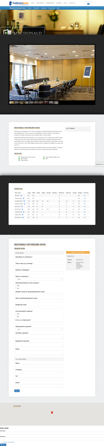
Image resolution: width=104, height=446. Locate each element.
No (18, 288)
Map (58, 8)
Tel (17, 376)
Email (18, 383)
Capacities (43, 8)
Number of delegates (23, 270)
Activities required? (22, 333)
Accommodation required (24, 311)
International (49, 3)
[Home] (19, 3)
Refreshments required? (23, 326)
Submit (17, 391)
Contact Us (72, 3)
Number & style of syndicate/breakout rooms (30, 292)
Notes (17, 349)
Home (32, 3)
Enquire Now (52, 8)
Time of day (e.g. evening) (24, 263)
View (85, 195)
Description (36, 8)
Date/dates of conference (24, 257)
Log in (3, 444)
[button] (52, 412)
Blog (65, 3)
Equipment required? (22, 341)
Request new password (8, 442)
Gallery (29, 8)
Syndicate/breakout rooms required (28, 283)
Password (3, 436)
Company (19, 370)
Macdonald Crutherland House (18, 8)
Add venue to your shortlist (77, 252)
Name (18, 363)
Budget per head (21, 305)
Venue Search (39, 3)
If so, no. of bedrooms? (23, 320)
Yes (18, 285)
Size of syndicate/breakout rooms (26, 298)
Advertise (59, 3)
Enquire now (99, 164)
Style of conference (22, 276)
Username (3, 431)
